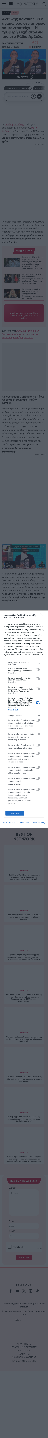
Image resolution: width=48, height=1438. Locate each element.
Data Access (24, 823)
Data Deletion (9, 823)
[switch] (38, 669)
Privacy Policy (39, 823)
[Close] (42, 615)
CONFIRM (15, 813)
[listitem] (24, 663)
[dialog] (24, 719)
